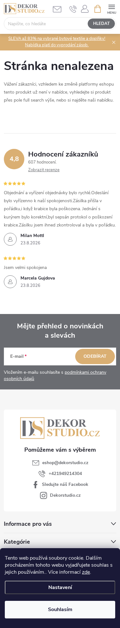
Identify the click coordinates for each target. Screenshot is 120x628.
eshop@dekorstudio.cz (65, 463)
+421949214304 (65, 474)
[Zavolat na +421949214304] (73, 9)
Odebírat (95, 356)
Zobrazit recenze (44, 170)
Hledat (101, 24)
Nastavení (60, 587)
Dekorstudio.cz (65, 495)
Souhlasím (60, 609)
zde (86, 572)
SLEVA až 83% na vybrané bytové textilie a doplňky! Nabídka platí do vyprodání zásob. (56, 42)
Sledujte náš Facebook (65, 484)
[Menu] (111, 8)
